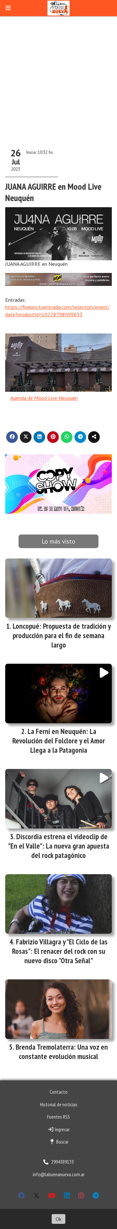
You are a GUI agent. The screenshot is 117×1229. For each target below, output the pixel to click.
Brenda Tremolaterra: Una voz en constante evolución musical (62, 1051)
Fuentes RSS (58, 1116)
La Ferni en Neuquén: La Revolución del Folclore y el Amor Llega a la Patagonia (58, 741)
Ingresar (62, 1129)
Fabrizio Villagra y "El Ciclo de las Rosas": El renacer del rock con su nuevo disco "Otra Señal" (60, 951)
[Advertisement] (58, 77)
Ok (58, 1219)
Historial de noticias (58, 1104)
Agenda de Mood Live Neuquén (44, 398)
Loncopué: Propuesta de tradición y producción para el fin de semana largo (62, 635)
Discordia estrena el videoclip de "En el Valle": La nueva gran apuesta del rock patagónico (58, 846)
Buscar (62, 1141)
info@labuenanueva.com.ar (58, 1174)
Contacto (59, 1091)
